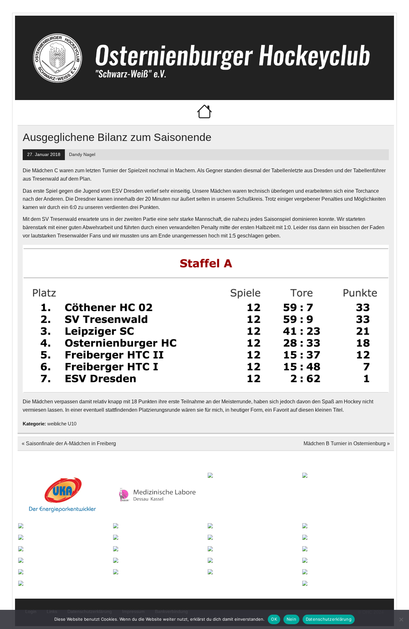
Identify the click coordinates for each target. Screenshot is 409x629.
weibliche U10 (61, 423)
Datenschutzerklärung (328, 619)
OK (274, 619)
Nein (291, 619)
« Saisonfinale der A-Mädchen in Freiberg (69, 443)
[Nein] (401, 619)
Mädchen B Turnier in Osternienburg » (347, 443)
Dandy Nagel (82, 154)
